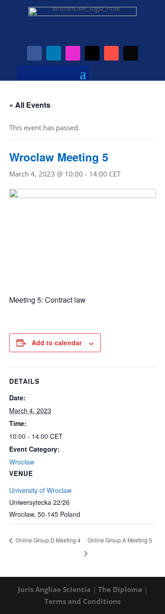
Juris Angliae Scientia (54, 589)
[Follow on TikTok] (130, 53)
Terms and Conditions (82, 601)
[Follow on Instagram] (73, 53)
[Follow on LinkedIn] (53, 53)
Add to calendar (57, 342)
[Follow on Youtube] (111, 53)
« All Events (29, 105)
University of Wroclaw (40, 490)
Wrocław (21, 461)
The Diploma (120, 589)
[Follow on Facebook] (34, 53)
